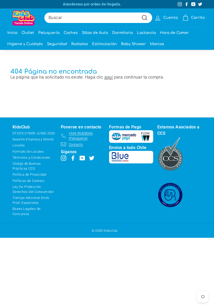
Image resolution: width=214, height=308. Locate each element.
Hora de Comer (174, 33)
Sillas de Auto (95, 33)
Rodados (79, 44)
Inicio (12, 33)
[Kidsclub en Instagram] (63, 158)
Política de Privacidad (29, 174)
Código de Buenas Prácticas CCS (27, 166)
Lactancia (146, 33)
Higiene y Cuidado (25, 44)
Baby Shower (133, 44)
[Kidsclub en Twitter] (91, 158)
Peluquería (49, 33)
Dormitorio (122, 33)
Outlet (28, 33)
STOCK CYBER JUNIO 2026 (34, 133)
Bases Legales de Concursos (26, 211)
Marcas (157, 44)
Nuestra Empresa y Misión (33, 139)
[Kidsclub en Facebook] (73, 158)
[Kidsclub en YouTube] (82, 158)
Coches (71, 33)
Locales (19, 145)
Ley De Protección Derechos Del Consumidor (33, 189)
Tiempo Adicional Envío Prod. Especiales (31, 200)
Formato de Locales (28, 151)
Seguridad (57, 44)
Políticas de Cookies (28, 181)
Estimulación (104, 44)
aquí (108, 77)
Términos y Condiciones (31, 157)
